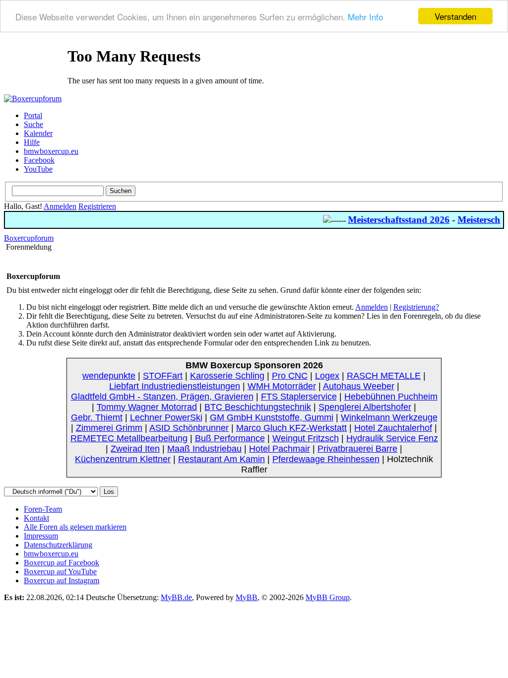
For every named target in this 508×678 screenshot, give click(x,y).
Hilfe (32, 142)
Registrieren (97, 206)
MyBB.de (176, 597)
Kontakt (36, 518)
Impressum (41, 536)
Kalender (38, 133)
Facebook (39, 160)
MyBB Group (328, 597)
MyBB (246, 597)
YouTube (38, 169)
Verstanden (455, 16)
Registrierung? (416, 307)
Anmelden (60, 206)
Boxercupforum (29, 238)
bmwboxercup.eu (51, 151)
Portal (33, 115)
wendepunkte (108, 376)
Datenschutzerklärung (58, 545)
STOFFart (163, 376)
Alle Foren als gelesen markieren (75, 527)
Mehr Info (365, 16)
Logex (327, 376)
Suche (33, 124)
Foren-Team (43, 509)
